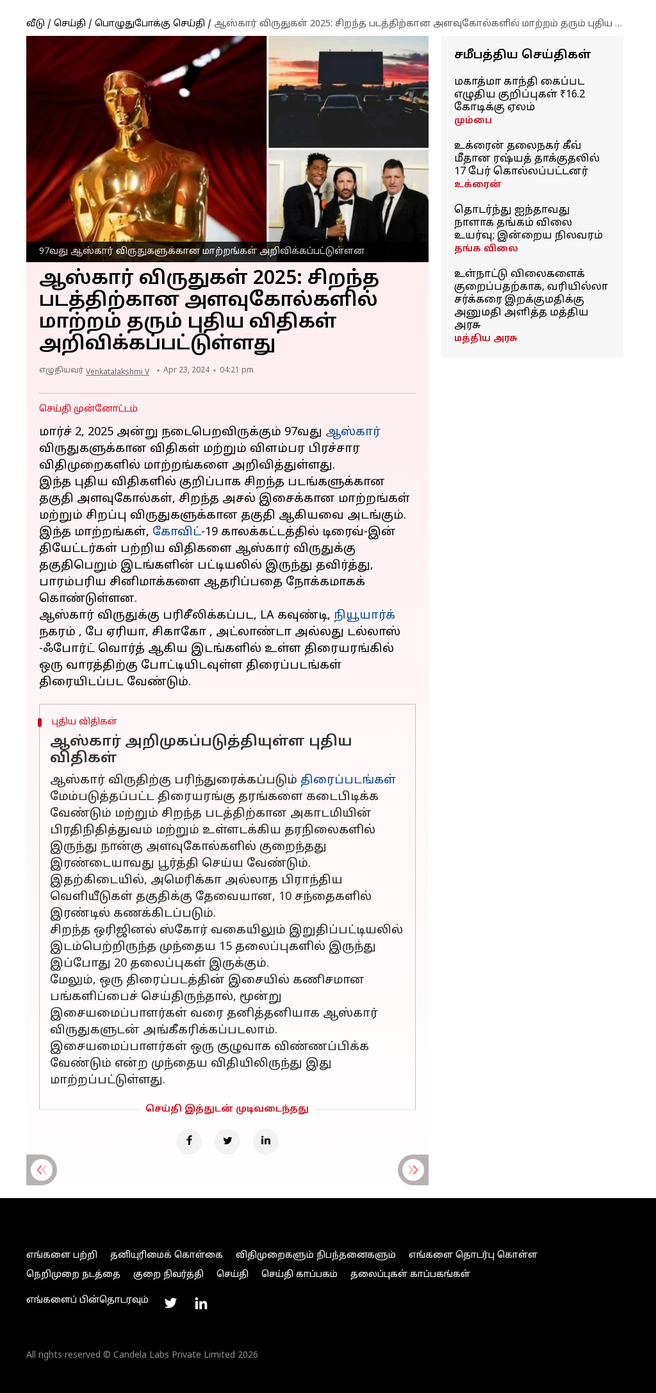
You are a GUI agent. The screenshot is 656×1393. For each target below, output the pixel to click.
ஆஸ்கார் (353, 432)
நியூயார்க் (364, 615)
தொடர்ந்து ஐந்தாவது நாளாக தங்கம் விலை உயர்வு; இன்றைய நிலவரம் (528, 223)
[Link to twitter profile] (170, 1303)
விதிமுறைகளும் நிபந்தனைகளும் (316, 1255)
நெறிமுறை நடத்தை (73, 1274)
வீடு (35, 24)
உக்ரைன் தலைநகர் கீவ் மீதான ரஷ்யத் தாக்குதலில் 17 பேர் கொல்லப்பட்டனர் (527, 159)
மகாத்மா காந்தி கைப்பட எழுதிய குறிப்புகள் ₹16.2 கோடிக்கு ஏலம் (519, 95)
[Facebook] (189, 1142)
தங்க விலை (486, 249)
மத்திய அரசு (486, 338)
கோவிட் (176, 532)
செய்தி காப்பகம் (299, 1274)
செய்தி (70, 24)
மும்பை (473, 120)
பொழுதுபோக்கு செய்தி (150, 24)
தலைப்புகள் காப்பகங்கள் (410, 1274)
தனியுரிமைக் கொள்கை (166, 1255)
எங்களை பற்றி (61, 1255)
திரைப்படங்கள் (348, 780)
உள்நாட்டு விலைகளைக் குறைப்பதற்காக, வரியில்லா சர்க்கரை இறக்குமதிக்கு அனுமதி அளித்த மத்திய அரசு (531, 300)
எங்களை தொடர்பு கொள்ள (473, 1255)
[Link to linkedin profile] (201, 1303)
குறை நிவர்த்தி (168, 1274)
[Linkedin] (266, 1142)
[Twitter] (227, 1142)
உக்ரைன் (478, 184)
